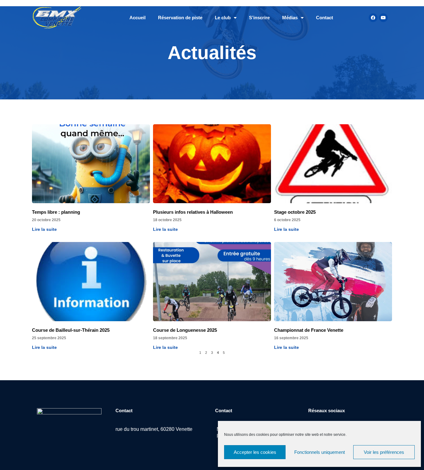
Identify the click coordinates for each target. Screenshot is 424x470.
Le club (223, 17)
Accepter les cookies (255, 452)
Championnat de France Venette (308, 330)
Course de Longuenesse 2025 (185, 330)
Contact (324, 17)
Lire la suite (44, 229)
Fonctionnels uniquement (319, 452)
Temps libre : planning (56, 212)
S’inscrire (259, 17)
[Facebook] (373, 17)
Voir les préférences (384, 452)
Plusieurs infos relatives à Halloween (193, 212)
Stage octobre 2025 (295, 212)
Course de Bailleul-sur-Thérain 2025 (71, 330)
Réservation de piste (180, 17)
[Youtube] (383, 17)
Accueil (137, 17)
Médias (290, 17)
